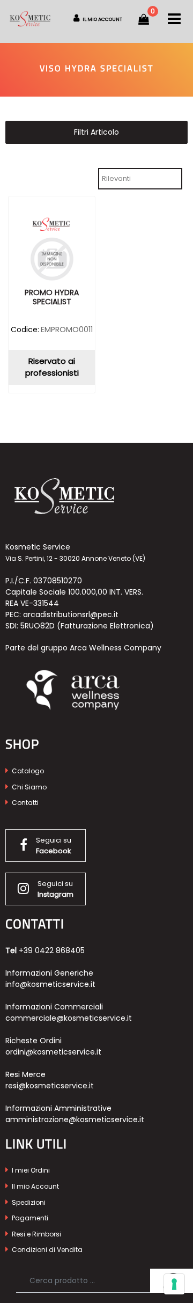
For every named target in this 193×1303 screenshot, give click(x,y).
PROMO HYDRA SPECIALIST (52, 297)
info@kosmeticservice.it (50, 984)
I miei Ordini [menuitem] (30, 1170)
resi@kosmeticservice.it (49, 1085)
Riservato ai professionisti (52, 367)
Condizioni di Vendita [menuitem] (46, 1249)
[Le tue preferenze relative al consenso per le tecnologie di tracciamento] (174, 1284)
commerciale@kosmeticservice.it (68, 1018)
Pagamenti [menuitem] (29, 1218)
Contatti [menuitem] (24, 802)
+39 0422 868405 (52, 950)
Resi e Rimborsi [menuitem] (35, 1234)
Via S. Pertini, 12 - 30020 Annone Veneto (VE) (75, 558)
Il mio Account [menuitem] (34, 1186)
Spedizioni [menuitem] (28, 1202)
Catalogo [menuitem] (27, 770)
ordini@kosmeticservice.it (53, 1051)
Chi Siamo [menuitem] (28, 787)
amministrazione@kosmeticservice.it (74, 1119)
